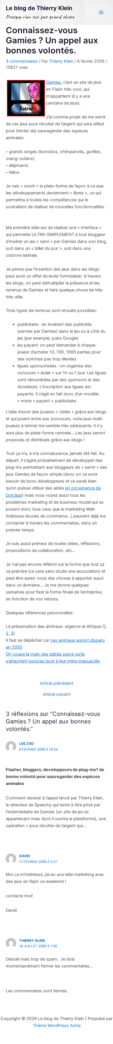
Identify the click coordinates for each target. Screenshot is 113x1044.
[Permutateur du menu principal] (101, 12)
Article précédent (56, 683)
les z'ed (26, 744)
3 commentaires (22, 61)
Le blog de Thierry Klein (39, 8)
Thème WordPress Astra (57, 1025)
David (24, 856)
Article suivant (56, 694)
